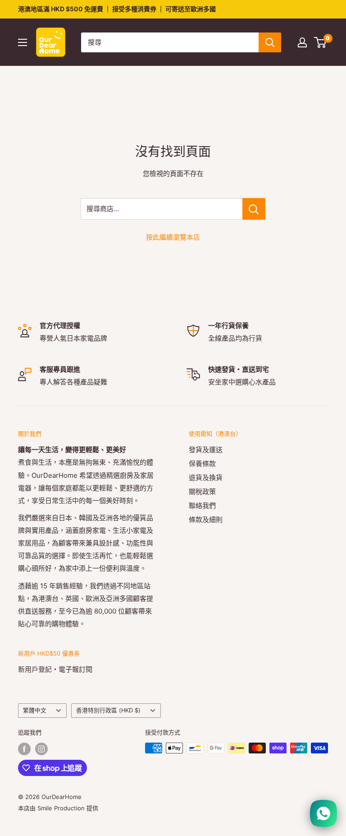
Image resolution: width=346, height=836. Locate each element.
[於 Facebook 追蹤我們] (24, 749)
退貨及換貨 (206, 477)
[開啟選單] (22, 42)
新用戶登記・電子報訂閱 (55, 669)
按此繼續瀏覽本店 (173, 237)
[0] (320, 42)
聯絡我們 (202, 505)
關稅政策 (202, 491)
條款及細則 (206, 519)
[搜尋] (270, 42)
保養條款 (202, 463)
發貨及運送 (206, 449)
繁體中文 (34, 710)
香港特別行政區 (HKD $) (108, 710)
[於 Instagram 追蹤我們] (41, 749)
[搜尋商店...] (253, 209)
